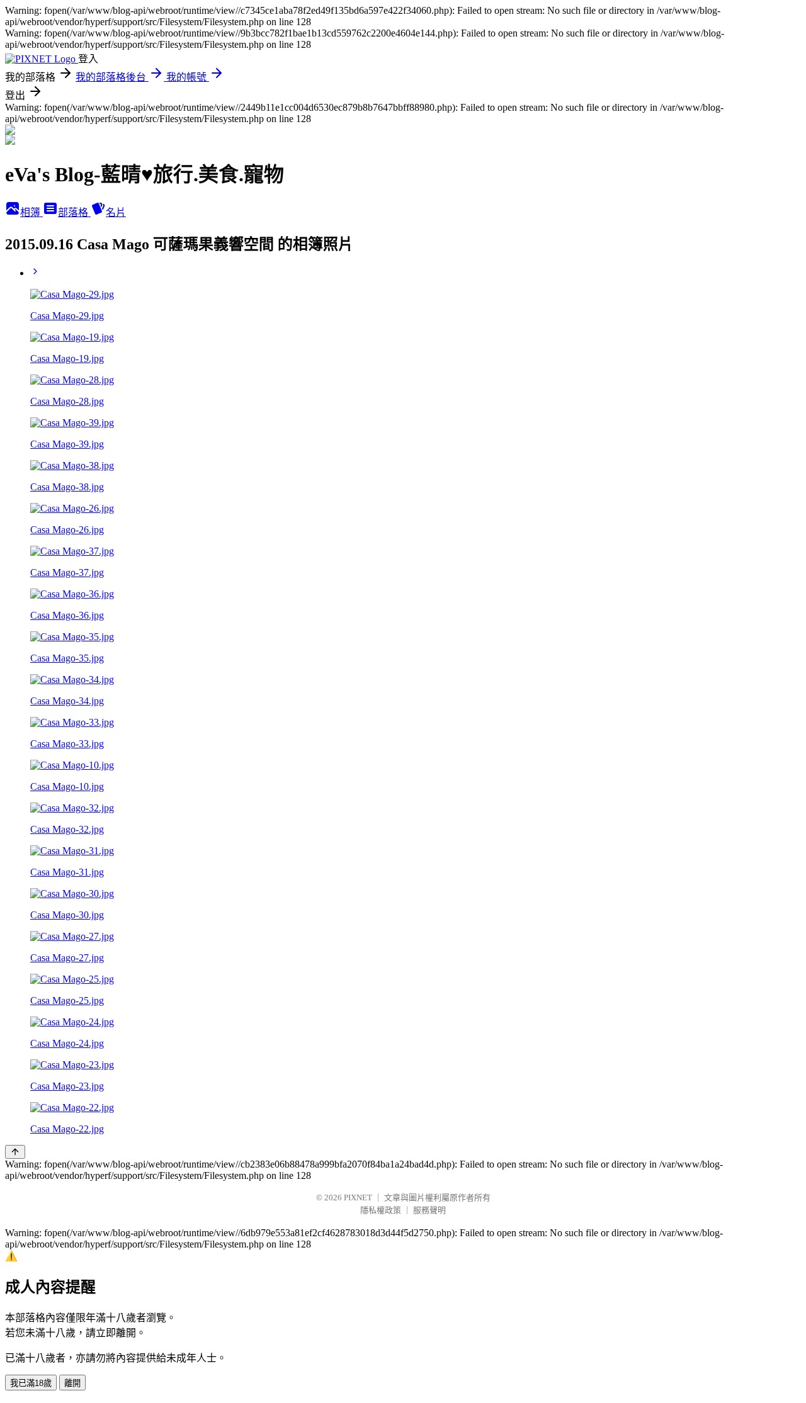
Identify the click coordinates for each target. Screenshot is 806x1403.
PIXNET (358, 1197)
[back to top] (15, 1152)
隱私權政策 (380, 1210)
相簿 (31, 212)
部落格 (74, 212)
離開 (72, 1383)
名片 (116, 212)
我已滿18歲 (31, 1383)
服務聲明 (429, 1210)
